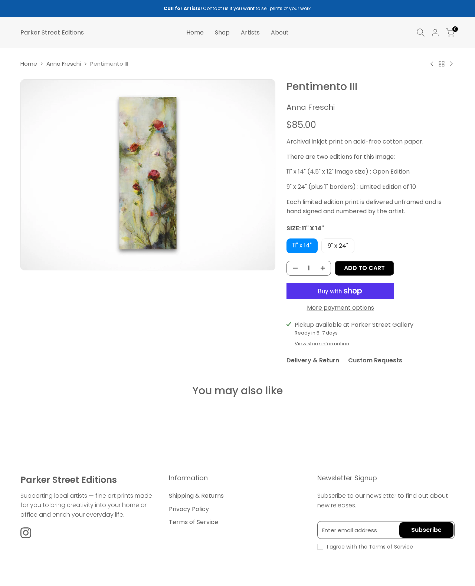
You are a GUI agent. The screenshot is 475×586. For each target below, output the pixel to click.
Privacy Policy (189, 509)
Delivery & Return (312, 360)
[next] (436, 416)
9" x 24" (338, 245)
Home (28, 64)
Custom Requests (375, 360)
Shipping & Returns (196, 495)
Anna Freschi (63, 64)
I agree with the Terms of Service (370, 546)
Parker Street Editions (52, 32)
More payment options (340, 307)
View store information (322, 343)
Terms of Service (193, 522)
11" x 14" (302, 245)
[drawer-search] (421, 32)
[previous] (38, 416)
